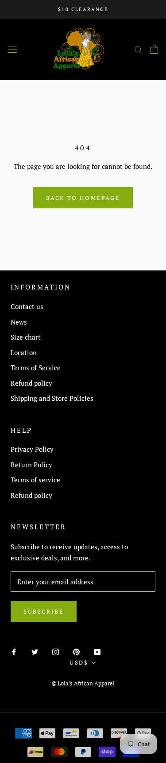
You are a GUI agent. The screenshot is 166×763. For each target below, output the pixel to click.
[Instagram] (55, 651)
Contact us (27, 306)
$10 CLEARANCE (83, 9)
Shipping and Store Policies (52, 398)
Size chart (26, 337)
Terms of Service (36, 367)
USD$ (78, 662)
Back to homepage (83, 198)
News (19, 321)
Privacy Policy (32, 449)
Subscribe (43, 611)
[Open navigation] (12, 49)
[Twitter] (34, 651)
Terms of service (35, 479)
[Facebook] (14, 651)
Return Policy (31, 464)
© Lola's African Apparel (83, 683)
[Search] (139, 49)
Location (24, 352)
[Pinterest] (76, 651)
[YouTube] (97, 651)
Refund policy (31, 383)
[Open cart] (154, 49)
